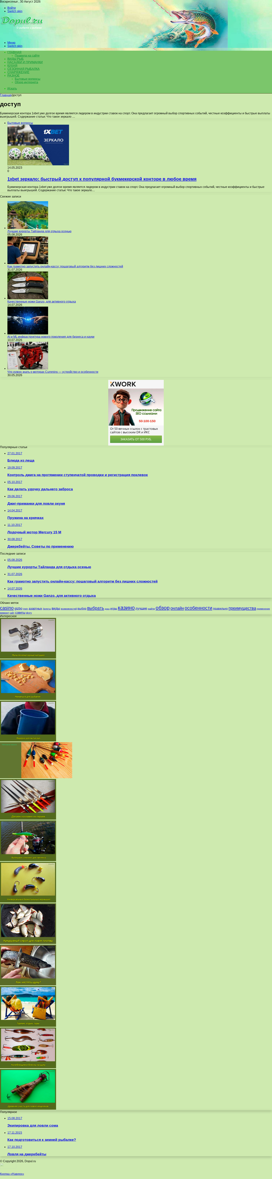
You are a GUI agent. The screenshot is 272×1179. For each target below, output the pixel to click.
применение (263, 609)
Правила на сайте (27, 55)
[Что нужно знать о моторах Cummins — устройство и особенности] (27, 368)
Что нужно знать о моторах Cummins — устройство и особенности (52, 371)
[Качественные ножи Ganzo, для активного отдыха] (27, 298)
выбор (82, 608)
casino (7, 607)
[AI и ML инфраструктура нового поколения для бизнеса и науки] (27, 333)
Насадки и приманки (25, 62)
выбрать (95, 608)
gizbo (18, 608)
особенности (198, 607)
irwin (25, 609)
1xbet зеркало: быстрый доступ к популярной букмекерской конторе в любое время (102, 178)
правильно (220, 608)
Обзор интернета (26, 82)
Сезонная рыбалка (23, 68)
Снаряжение (18, 72)
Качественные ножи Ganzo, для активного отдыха (41, 301)
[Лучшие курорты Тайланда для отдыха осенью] (27, 228)
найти (151, 608)
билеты (47, 609)
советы (20, 612)
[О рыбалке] (22, 36)
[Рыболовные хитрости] (36, 777)
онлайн (177, 608)
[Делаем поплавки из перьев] (28, 818)
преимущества (242, 608)
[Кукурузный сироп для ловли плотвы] (28, 942)
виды (56, 608)
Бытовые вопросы (27, 78)
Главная (5, 95)
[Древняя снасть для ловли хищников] (28, 1108)
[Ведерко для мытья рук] (28, 740)
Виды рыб (15, 58)
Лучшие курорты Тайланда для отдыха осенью (39, 231)
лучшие (141, 608)
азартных (35, 608)
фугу (29, 612)
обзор (163, 608)
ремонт (4, 612)
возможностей (69, 608)
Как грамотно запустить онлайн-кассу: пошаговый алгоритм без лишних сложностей (65, 266)
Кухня (12, 65)
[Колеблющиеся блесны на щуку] (28, 1067)
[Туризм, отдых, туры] (28, 1025)
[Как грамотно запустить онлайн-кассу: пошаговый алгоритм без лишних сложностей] (27, 263)
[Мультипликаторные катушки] (28, 657)
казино (126, 608)
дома (107, 609)
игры (113, 608)
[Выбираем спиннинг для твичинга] (28, 860)
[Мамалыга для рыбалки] (28, 699)
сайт (12, 613)
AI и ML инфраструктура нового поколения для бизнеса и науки (50, 336)
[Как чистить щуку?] (28, 984)
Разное (13, 75)
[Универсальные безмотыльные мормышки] (28, 901)
